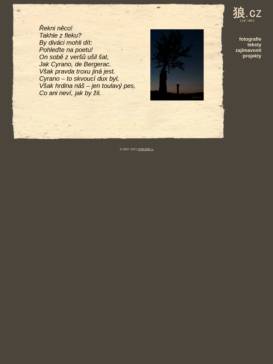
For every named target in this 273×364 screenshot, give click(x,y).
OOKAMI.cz (146, 149)
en (250, 20)
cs (244, 20)
